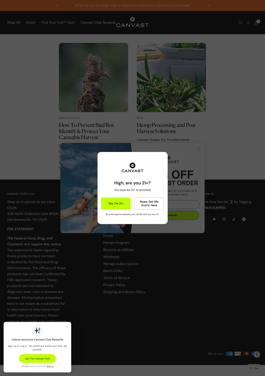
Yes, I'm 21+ (115, 203)
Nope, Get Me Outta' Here (149, 203)
